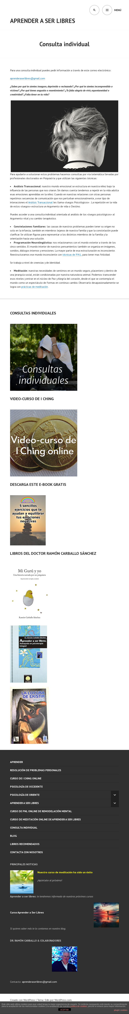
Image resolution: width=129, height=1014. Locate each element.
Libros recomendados (24, 844)
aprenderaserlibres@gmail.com (27, 78)
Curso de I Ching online (25, 778)
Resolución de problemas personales (35, 770)
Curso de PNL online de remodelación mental (41, 811)
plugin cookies (120, 1010)
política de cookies (78, 1006)
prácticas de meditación (34, 286)
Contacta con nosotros (26, 852)
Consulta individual (23, 827)
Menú (117, 10)
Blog (13, 835)
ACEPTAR (64, 1010)
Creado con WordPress (22, 1000)
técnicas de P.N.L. (72, 254)
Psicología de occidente (26, 786)
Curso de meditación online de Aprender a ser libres (45, 819)
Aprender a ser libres (42, 21)
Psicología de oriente (24, 794)
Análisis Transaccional (40, 202)
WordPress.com (63, 1000)
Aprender (16, 762)
